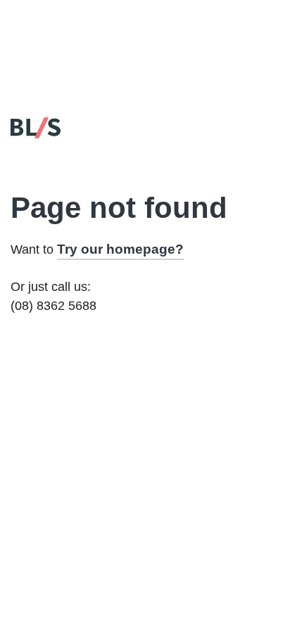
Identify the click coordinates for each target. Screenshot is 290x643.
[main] (145, 265)
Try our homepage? (120, 249)
